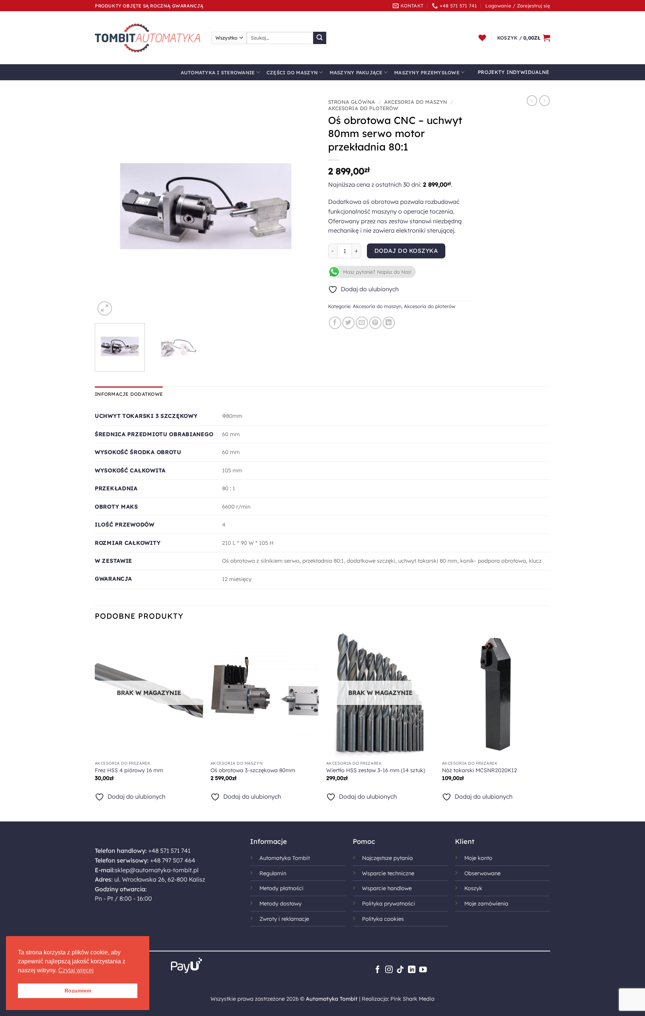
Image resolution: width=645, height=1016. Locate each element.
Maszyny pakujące (356, 72)
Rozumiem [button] (78, 991)
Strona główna (351, 102)
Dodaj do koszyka (406, 250)
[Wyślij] (319, 38)
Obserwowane (482, 873)
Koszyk (473, 888)
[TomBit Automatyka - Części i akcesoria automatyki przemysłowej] (147, 38)
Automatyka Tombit (284, 858)
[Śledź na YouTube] (423, 970)
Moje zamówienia (486, 903)
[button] (517, 5)
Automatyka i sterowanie (218, 72)
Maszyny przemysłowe (426, 72)
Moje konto (478, 858)
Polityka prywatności (388, 903)
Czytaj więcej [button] (76, 970)
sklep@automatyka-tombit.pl (157, 870)
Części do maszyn (292, 72)
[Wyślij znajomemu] (362, 323)
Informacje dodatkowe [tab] (129, 394)
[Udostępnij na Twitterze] (348, 323)
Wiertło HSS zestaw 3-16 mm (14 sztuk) (375, 770)
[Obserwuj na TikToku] (400, 970)
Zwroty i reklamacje (284, 919)
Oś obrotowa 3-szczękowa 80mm (253, 770)
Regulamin (272, 873)
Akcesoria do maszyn (415, 102)
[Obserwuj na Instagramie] (389, 970)
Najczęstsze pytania (387, 858)
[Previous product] (544, 100)
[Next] (303, 206)
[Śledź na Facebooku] (377, 970)
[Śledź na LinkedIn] (411, 970)
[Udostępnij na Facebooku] (335, 323)
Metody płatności (281, 888)
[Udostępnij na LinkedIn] (389, 323)
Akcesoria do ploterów (363, 108)
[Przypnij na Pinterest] (375, 323)
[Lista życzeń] (482, 37)
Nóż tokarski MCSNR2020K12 (479, 770)
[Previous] (108, 206)
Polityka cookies (383, 919)
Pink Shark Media (412, 998)
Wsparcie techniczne (388, 873)
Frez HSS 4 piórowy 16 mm (129, 770)
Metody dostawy (280, 903)
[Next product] (532, 100)
